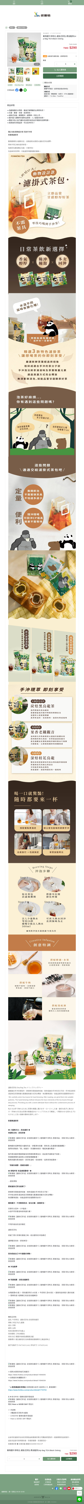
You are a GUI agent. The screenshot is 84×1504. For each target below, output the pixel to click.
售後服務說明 (61, 1484)
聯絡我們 (37, 1482)
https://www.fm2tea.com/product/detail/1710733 (27, 1390)
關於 (36, 1479)
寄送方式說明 (61, 1482)
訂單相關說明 (48, 1484)
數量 (44, 60)
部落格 (37, 1484)
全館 (45, 56)
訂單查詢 (48, 1482)
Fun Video (75, 1484)
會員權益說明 (75, 1479)
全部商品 (48, 1479)
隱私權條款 (75, 1482)
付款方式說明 (61, 1479)
